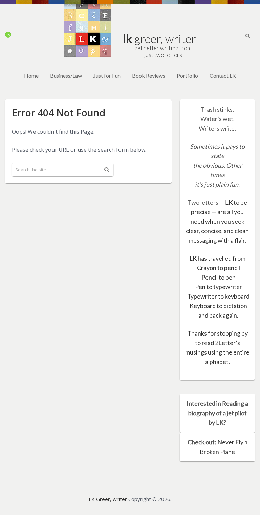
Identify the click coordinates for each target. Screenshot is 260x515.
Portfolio (187, 75)
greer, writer (159, 44)
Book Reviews (148, 75)
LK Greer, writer (108, 499)
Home (31, 75)
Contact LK (223, 75)
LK (229, 202)
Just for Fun (107, 75)
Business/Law (66, 75)
